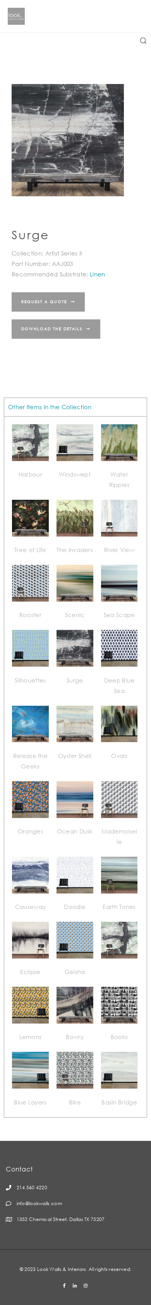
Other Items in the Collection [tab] (50, 407)
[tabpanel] (75, 766)
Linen (97, 274)
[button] (48, 302)
